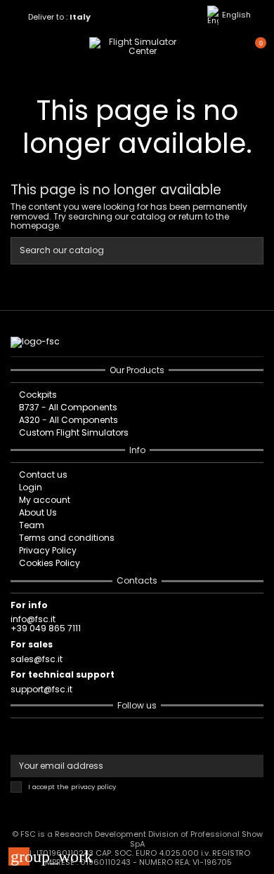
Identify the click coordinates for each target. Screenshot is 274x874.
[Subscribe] (251, 766)
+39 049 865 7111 (46, 628)
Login (30, 487)
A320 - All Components (68, 419)
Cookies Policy (49, 562)
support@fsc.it (41, 689)
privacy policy (93, 786)
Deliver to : (59, 16)
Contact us (43, 474)
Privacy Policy (48, 550)
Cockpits (38, 394)
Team (31, 525)
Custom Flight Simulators (74, 432)
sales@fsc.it (37, 659)
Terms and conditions (67, 537)
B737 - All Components (68, 407)
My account (44, 499)
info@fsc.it (33, 619)
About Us (38, 512)
